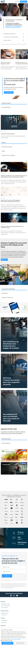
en (16, 1)
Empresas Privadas (5, 607)
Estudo (2, 60)
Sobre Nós (3, 625)
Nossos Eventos (4, 614)
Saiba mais (3, 259)
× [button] (26, 629)
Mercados (3, 601)
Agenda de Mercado (5, 613)
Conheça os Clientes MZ (7, 297)
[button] (18, 1)
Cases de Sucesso (4, 620)
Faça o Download (8, 92)
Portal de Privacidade (15, 639)
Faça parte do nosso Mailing (8, 155)
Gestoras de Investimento (6, 605)
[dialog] (14, 637)
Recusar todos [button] (20, 643)
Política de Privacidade (8, 587)
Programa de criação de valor (9, 33)
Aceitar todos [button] (7, 643)
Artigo (17, 60)
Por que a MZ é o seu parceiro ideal (11, 37)
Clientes (3, 618)
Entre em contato (7, 40)
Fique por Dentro (5, 610)
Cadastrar (7, 575)
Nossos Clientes (4, 622)
